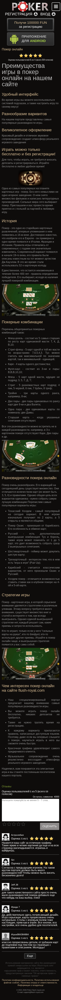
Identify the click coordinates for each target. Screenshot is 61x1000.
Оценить (49, 826)
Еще (30, 956)
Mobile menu (56, 6)
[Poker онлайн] (30, 6)
